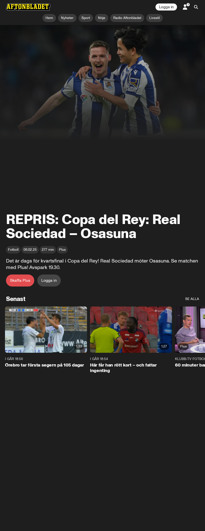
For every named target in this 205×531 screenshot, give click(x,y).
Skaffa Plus (20, 280)
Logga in (166, 7)
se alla (192, 299)
